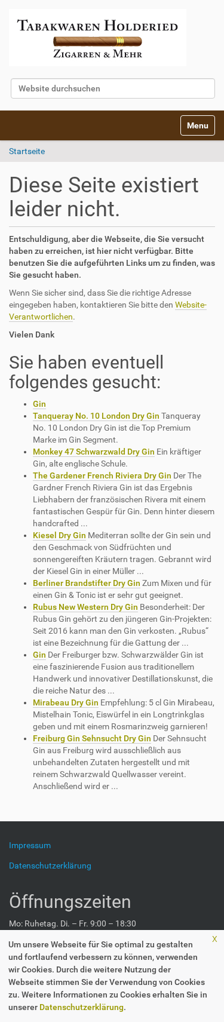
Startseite (27, 151)
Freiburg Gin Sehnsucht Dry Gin (92, 738)
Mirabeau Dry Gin (66, 702)
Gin (39, 404)
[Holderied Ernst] (97, 37)
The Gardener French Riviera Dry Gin (102, 475)
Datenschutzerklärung (81, 1007)
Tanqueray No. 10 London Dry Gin (96, 416)
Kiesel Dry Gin (59, 535)
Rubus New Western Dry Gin (85, 607)
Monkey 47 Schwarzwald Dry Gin (94, 451)
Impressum (34, 845)
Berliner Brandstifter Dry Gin (86, 583)
